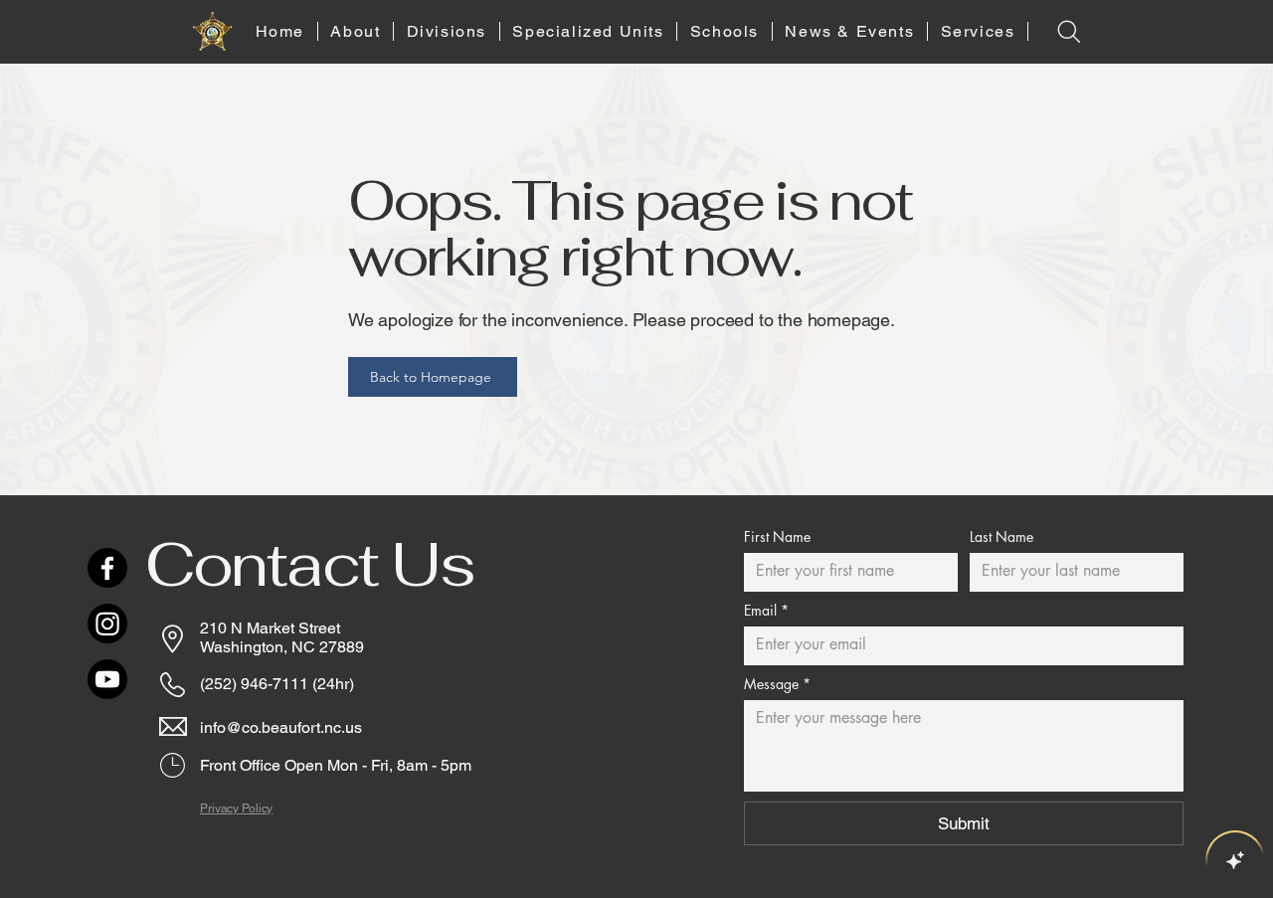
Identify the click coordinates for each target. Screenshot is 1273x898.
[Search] (1068, 31)
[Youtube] (107, 679)
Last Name (1001, 536)
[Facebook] (107, 568)
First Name (777, 536)
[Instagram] (107, 623)
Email (766, 610)
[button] (356, 31)
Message (777, 683)
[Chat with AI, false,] (1235, 860)
